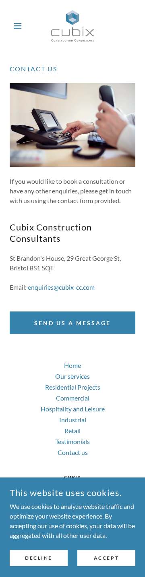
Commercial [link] (72, 398)
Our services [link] (72, 376)
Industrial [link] (72, 419)
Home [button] (72, 365)
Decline (38, 558)
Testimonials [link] (72, 441)
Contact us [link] (73, 452)
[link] (72, 26)
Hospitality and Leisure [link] (73, 409)
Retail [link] (72, 430)
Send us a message (72, 323)
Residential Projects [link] (72, 387)
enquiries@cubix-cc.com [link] (61, 287)
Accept (106, 558)
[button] (19, 26)
